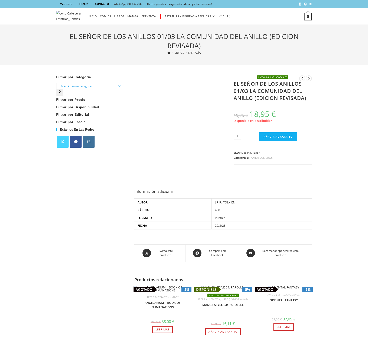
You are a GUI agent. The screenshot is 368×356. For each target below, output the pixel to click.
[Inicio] (169, 53)
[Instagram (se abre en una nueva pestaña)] (310, 4)
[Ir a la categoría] (59, 92)
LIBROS (268, 158)
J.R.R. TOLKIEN (225, 202)
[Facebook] (76, 142)
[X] (63, 142)
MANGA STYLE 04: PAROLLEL (223, 305)
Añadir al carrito (278, 136)
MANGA (244, 299)
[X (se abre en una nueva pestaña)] (300, 4)
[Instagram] (89, 142)
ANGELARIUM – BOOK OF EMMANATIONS (162, 305)
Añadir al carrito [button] (222, 331)
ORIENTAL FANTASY (284, 300)
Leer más (162, 329)
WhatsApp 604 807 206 (128, 4)
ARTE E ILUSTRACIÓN (158, 297)
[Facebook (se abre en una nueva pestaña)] (305, 4)
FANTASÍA (194, 53)
